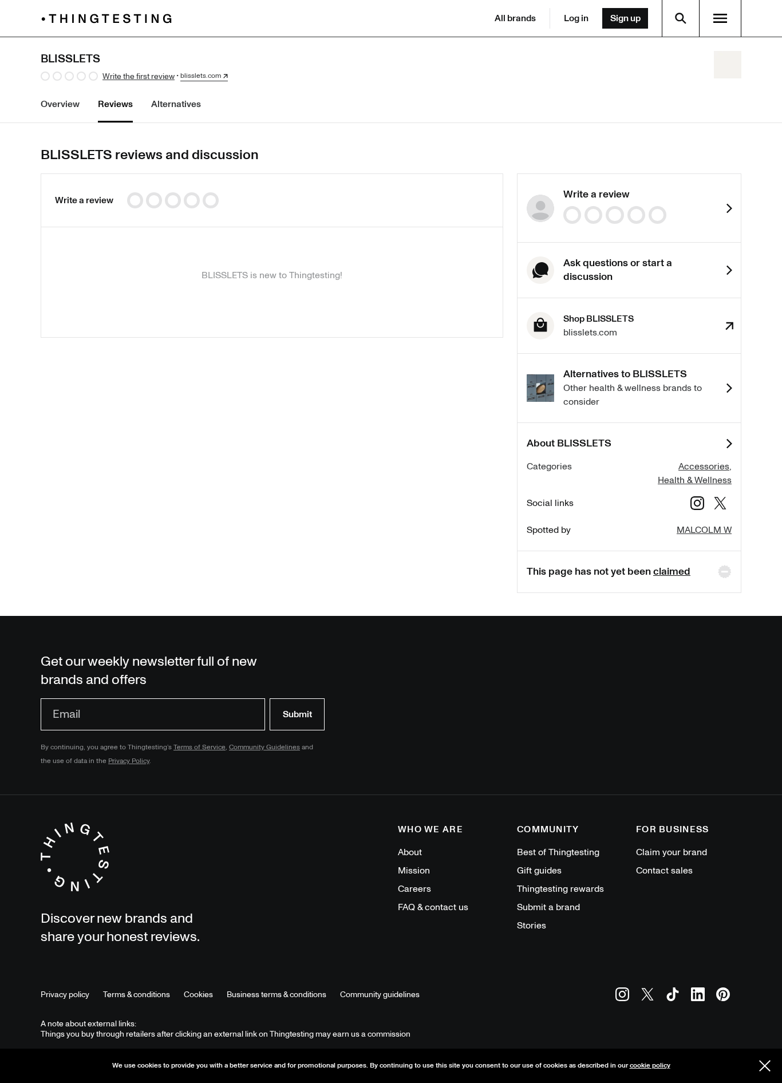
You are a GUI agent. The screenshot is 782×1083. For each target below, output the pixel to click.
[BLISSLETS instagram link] (697, 505)
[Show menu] (720, 18)
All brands (515, 18)
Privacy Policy (128, 761)
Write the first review (138, 76)
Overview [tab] (60, 104)
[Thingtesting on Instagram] (622, 996)
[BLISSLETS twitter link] (720, 505)
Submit (297, 714)
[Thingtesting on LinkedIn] (698, 996)
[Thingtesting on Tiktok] (673, 996)
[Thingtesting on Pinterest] (723, 996)
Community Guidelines (264, 747)
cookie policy (650, 1065)
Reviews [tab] (115, 104)
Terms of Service (199, 747)
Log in (576, 18)
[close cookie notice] (765, 1066)
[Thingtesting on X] (647, 996)
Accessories (703, 466)
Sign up (625, 18)
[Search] (681, 18)
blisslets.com (200, 76)
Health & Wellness (695, 480)
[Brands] (109, 18)
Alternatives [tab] (176, 104)
